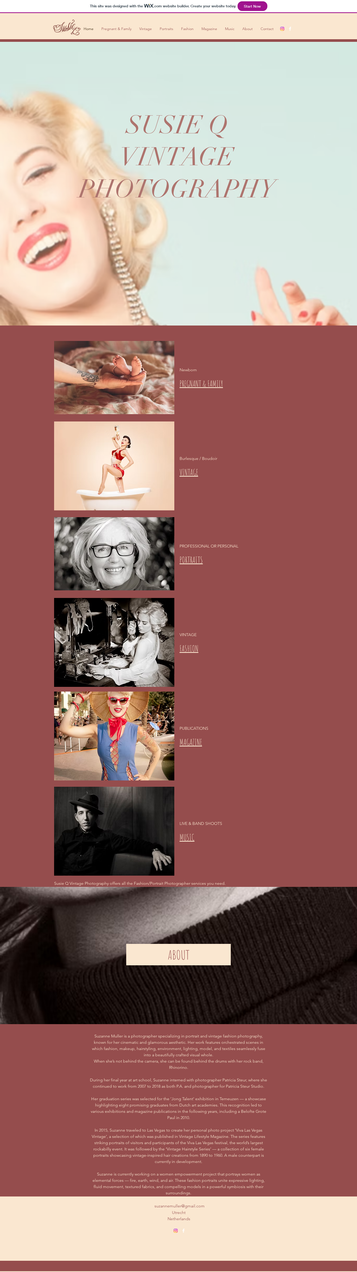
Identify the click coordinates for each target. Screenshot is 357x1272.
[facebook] (290, 28)
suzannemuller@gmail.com (179, 1205)
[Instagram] (282, 28)
